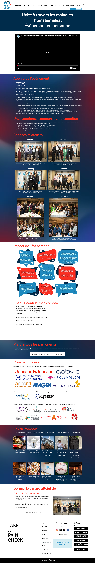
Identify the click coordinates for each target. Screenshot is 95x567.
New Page (45, 549)
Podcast (44, 530)
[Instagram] (57, 530)
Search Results (46, 553)
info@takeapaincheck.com (62, 526)
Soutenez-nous (46, 546)
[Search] (83, 4)
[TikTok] (64, 530)
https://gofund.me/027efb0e (24, 320)
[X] (60, 530)
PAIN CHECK (15, 537)
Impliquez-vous (46, 542)
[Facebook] (68, 530)
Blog (43, 534)
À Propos (44, 526)
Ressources (45, 538)
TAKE (13, 525)
